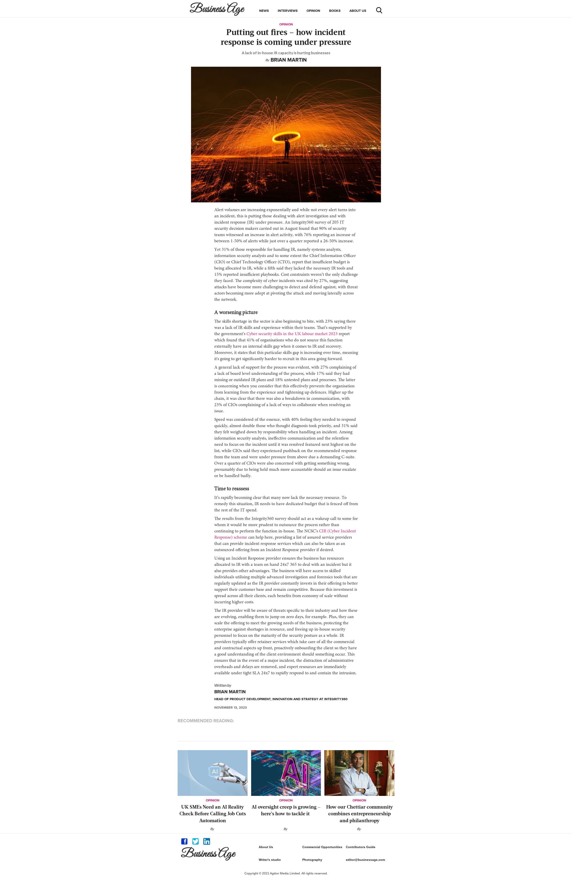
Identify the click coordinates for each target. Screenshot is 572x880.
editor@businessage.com (365, 859)
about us (357, 11)
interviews (288, 11)
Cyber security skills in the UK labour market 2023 (291, 334)
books (335, 11)
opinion (313, 11)
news (264, 11)
